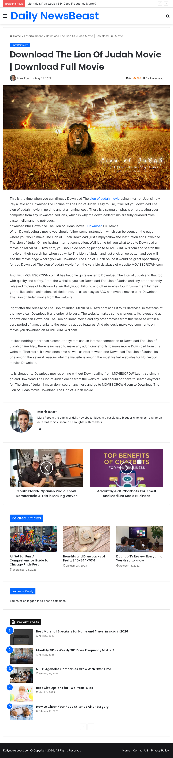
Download (94, 226)
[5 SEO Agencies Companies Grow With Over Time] (21, 675)
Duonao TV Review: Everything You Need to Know (139, 558)
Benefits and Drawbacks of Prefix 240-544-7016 (84, 558)
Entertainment (33, 36)
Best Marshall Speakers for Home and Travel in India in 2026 (82, 631)
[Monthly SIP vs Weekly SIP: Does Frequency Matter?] (21, 656)
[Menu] (5, 17)
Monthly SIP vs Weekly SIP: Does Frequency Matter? (75, 650)
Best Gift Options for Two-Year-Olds (64, 688)
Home (16, 36)
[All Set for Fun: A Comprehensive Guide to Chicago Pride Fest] (33, 539)
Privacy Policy (160, 750)
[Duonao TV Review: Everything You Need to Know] (139, 539)
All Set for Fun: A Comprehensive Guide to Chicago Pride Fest (29, 560)
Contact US (140, 750)
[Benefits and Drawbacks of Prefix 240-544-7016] (86, 539)
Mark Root (47, 411)
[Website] (39, 429)
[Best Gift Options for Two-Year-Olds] (21, 694)
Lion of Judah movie (105, 199)
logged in (33, 600)
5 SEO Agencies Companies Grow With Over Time (60, 3)
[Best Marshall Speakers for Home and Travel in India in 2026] (21, 637)
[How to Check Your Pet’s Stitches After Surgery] (21, 712)
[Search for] (168, 17)
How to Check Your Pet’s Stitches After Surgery (72, 707)
